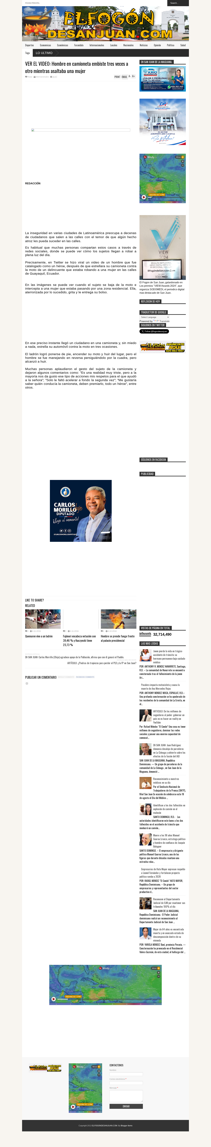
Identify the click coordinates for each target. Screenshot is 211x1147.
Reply (29, 77)
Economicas (45, 45)
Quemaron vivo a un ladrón (39, 636)
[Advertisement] (80, 104)
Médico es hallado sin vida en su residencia (187, 53)
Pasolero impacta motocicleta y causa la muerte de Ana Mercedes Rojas (160, 686)
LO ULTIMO (44, 53)
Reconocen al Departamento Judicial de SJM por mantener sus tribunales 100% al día (169, 902)
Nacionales (128, 45)
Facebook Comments (85, 677)
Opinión (157, 45)
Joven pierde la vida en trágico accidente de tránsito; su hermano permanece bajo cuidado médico (169, 656)
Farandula (78, 45)
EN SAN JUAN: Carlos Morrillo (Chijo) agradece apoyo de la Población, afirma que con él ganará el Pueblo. (74, 657)
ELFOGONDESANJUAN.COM (104, 1126)
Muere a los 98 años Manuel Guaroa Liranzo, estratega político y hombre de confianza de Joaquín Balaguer (169, 840)
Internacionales (97, 45)
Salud (183, 45)
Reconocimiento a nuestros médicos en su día (166, 780)
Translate (164, 321)
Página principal (32, 3)
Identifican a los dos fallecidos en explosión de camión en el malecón (169, 809)
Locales (113, 45)
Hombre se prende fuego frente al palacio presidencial (118, 638)
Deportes (29, 45)
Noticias (144, 45)
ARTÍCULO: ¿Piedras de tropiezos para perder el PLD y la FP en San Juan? (101, 663)
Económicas (62, 45)
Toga (27, 53)
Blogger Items (126, 1126)
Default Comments (66, 677)
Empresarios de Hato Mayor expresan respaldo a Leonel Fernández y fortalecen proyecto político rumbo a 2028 (162, 872)
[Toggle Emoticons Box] (27, 683)
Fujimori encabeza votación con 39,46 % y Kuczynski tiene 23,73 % (79, 640)
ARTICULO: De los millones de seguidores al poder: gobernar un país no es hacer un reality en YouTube (168, 716)
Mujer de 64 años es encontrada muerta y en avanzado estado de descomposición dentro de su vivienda (168, 934)
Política (170, 45)
